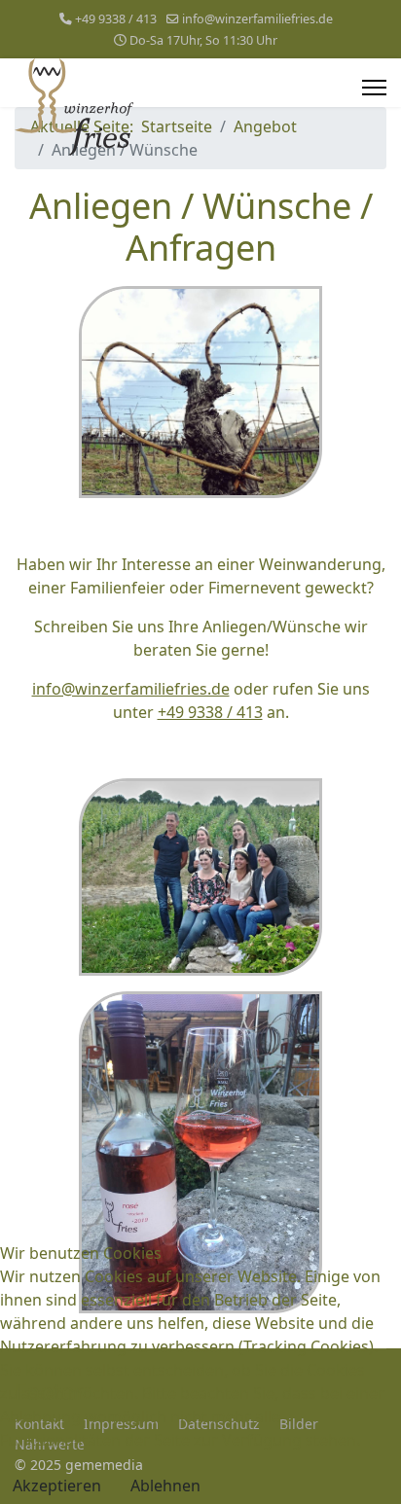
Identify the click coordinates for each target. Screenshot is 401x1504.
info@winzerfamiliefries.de (257, 19)
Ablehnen (165, 1485)
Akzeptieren (57, 1485)
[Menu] (374, 87)
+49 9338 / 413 (116, 19)
